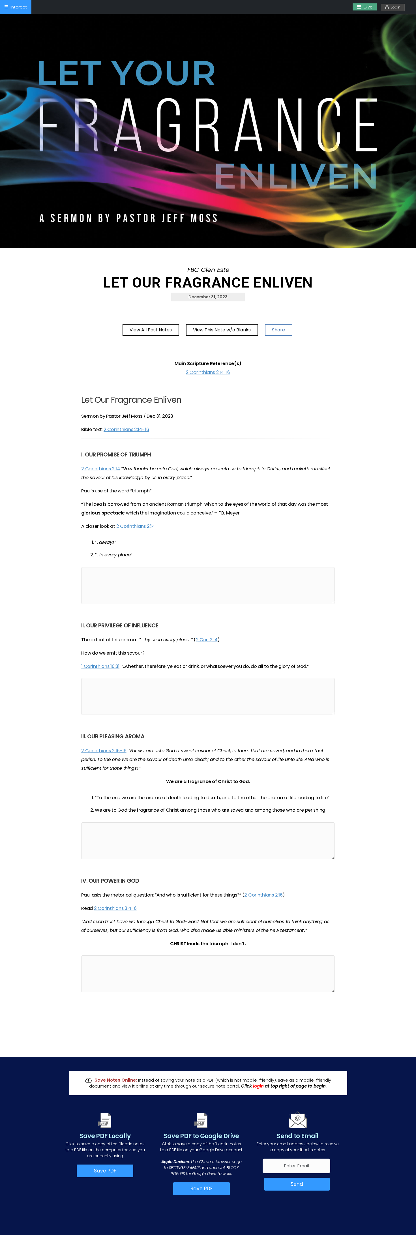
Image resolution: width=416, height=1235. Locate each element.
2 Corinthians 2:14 (100, 469)
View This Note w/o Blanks (222, 330)
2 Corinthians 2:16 (263, 895)
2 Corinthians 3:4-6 (115, 908)
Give (367, 7)
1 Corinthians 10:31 (100, 666)
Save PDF (105, 1170)
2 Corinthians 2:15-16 (103, 750)
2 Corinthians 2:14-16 (208, 372)
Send (297, 1184)
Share (278, 330)
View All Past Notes (151, 330)
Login (394, 7)
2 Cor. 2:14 (207, 639)
